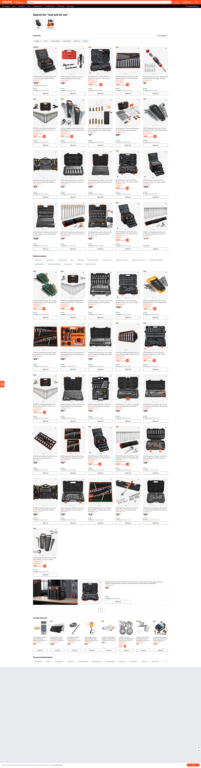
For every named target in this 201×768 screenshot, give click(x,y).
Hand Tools (43, 10)
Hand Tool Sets (50, 10)
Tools (38, 10)
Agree (193, 765)
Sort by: (159, 35)
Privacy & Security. (58, 765)
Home (34, 10)
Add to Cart (45, 93)
